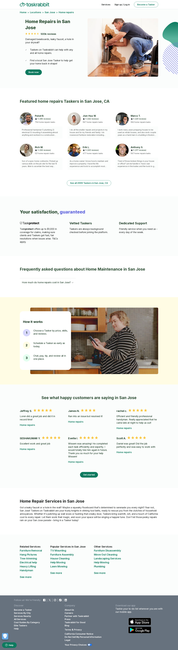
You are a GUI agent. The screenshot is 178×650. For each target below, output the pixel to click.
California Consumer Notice (79, 634)
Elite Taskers (20, 625)
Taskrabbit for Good (75, 622)
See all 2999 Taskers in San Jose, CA (89, 183)
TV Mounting (58, 550)
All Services (20, 619)
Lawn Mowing (58, 566)
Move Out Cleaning (105, 554)
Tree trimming (28, 558)
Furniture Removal (31, 550)
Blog (67, 625)
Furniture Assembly (62, 554)
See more (26, 577)
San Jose (50, 12)
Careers (69, 613)
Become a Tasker (146, 4)
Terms (68, 629)
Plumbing (99, 566)
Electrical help (28, 562)
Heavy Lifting (28, 566)
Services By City (22, 613)
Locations (35, 12)
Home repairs (27, 425)
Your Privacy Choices (76, 644)
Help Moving (58, 562)
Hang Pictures (28, 554)
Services (106, 4)
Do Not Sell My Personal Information (83, 637)
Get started (89, 474)
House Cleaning (60, 558)
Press (67, 619)
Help (11, 645)
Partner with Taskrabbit (77, 616)
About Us (69, 610)
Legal (67, 640)
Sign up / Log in (122, 4)
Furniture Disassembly (107, 550)
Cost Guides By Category (27, 622)
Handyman (26, 570)
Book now (33, 72)
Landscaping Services (107, 558)
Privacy (78, 629)
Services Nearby (22, 616)
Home (23, 12)
